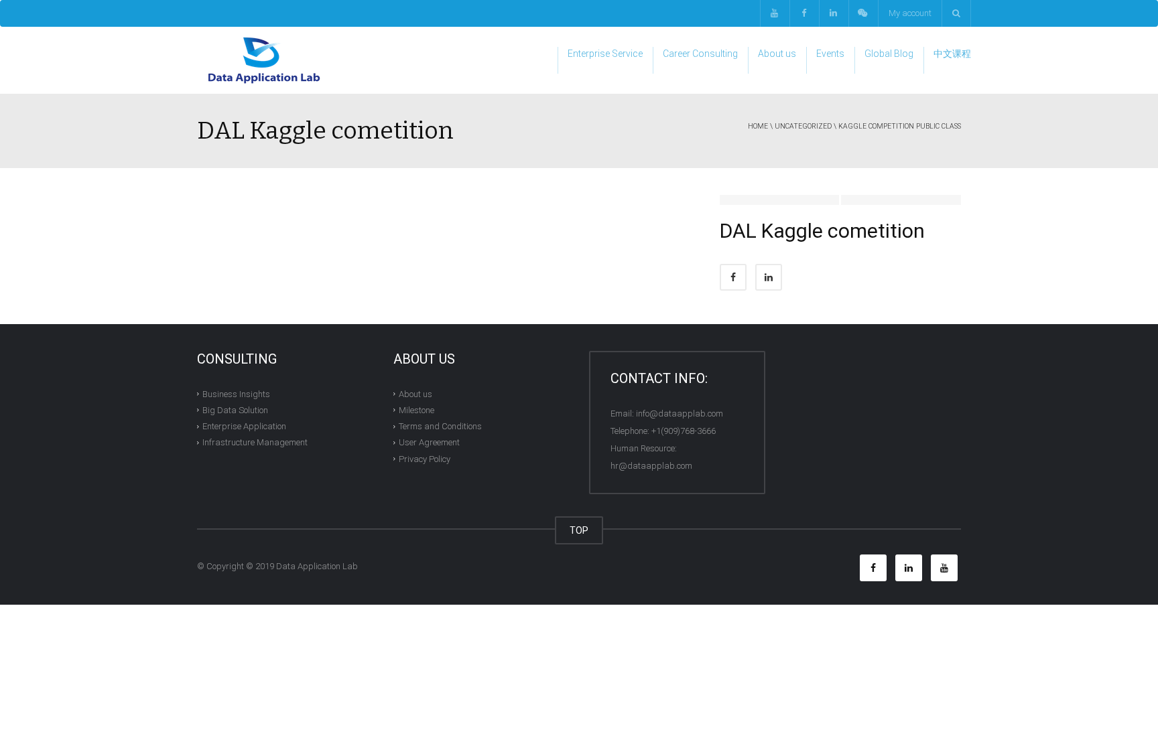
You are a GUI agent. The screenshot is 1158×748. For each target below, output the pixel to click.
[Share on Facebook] (733, 277)
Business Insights (236, 393)
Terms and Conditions (440, 426)
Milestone (416, 410)
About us (777, 53)
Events (830, 53)
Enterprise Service (605, 53)
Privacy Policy (424, 458)
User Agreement (429, 442)
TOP (579, 530)
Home (758, 126)
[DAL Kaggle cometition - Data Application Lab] (264, 60)
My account (910, 13)
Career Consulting (700, 53)
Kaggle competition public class (899, 126)
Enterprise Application (244, 426)
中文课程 (952, 53)
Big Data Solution (235, 410)
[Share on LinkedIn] (768, 277)
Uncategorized (803, 126)
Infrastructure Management (255, 442)
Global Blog (888, 53)
